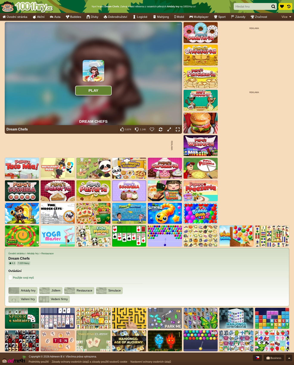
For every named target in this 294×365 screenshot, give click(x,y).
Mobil (180, 16)
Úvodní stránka (17, 16)
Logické (142, 16)
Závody (240, 16)
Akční (41, 16)
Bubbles (75, 16)
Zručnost (261, 16)
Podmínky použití (39, 361)
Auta (57, 16)
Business (275, 358)
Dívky (94, 16)
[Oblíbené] (282, 6)
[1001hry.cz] (27, 6)
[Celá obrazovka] (177, 129)
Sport (222, 16)
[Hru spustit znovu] (160, 129)
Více (285, 16)
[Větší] (169, 129)
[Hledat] (273, 6)
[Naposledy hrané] (288, 6)
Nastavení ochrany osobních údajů (150, 361)
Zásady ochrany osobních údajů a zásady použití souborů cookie (89, 361)
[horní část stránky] (289, 358)
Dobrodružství (117, 16)
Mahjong (163, 16)
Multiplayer (201, 16)
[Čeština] (257, 358)
